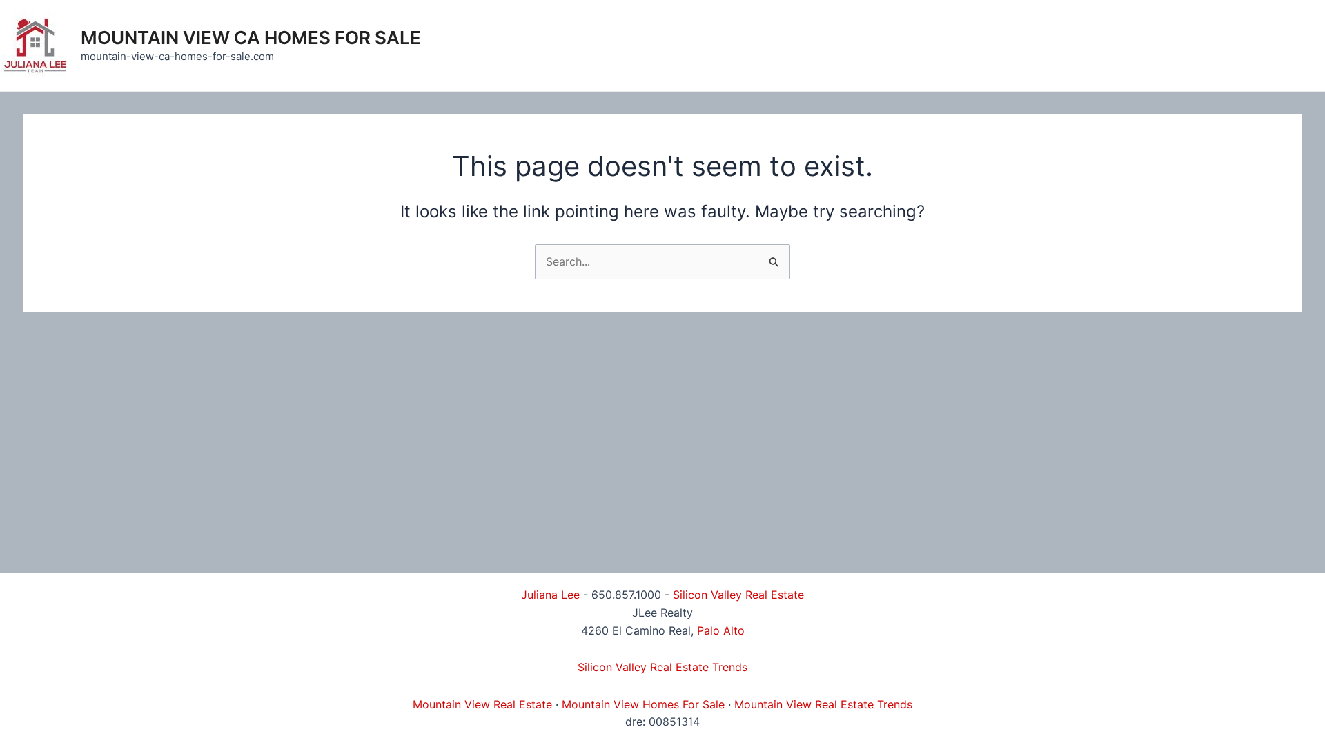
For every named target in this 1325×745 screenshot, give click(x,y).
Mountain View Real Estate (482, 704)
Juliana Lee (550, 595)
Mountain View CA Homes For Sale (251, 37)
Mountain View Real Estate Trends (823, 704)
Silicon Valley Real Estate (738, 595)
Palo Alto (721, 630)
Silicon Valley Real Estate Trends (662, 667)
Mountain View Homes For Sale (643, 704)
